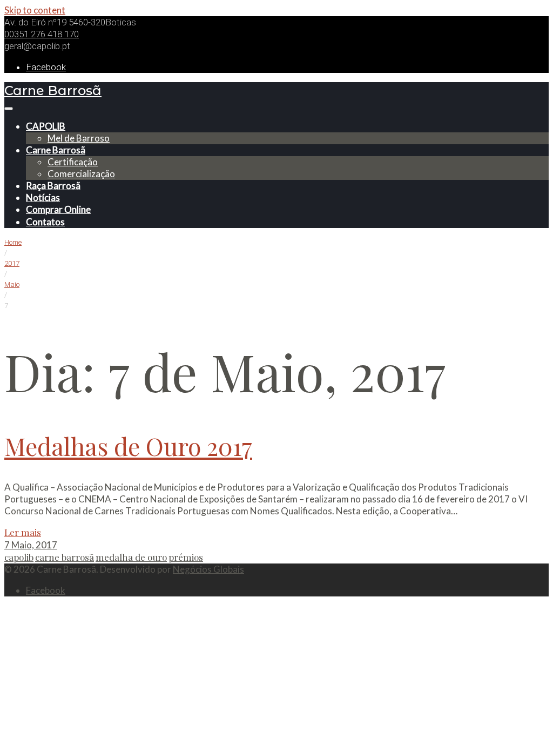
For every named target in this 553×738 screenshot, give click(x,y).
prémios (185, 557)
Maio (11, 284)
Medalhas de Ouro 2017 (128, 446)
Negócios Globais (208, 569)
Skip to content (34, 10)
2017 (11, 263)
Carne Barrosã (53, 90)
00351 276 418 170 (41, 34)
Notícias (43, 197)
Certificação (73, 161)
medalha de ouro (131, 557)
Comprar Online (58, 209)
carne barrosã (64, 557)
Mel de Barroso (79, 138)
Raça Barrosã (53, 185)
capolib (18, 557)
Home (13, 242)
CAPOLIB (45, 126)
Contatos (45, 221)
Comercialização (81, 173)
